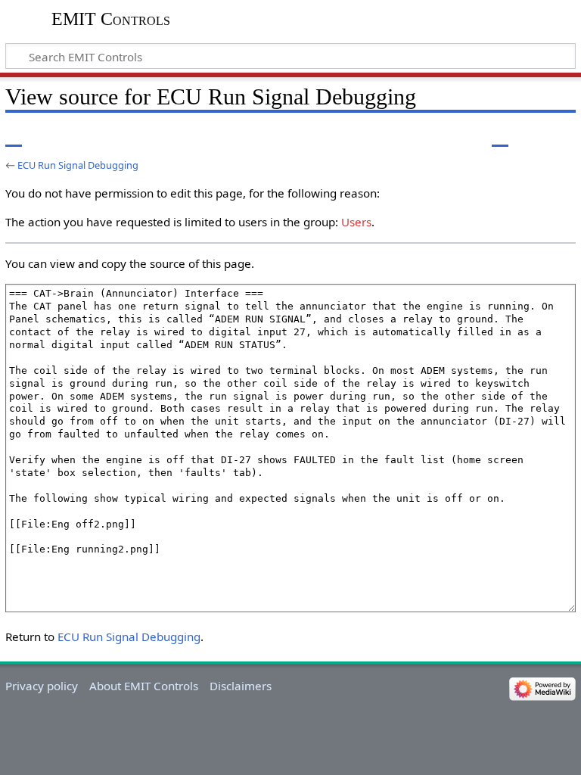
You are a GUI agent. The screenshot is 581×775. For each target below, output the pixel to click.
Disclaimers (241, 685)
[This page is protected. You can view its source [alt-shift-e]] (500, 136)
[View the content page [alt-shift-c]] (13, 136)
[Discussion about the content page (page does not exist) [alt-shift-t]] (47, 136)
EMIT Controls (110, 19)
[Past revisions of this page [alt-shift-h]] (528, 136)
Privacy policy (41, 685)
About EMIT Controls (143, 685)
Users (356, 221)
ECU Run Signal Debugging (77, 165)
